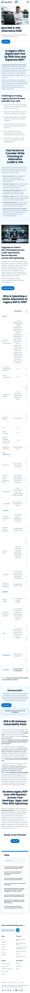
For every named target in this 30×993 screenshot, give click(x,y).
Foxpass (18, 953)
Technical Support (5, 964)
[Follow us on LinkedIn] (2, 990)
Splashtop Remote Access (20, 940)
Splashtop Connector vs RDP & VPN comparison (15, 711)
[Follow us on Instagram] (5, 990)
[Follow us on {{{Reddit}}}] (19, 990)
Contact (3, 952)
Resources (3, 949)
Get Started (19, 960)
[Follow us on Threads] (8, 990)
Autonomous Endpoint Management (21, 948)
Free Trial (6, 41)
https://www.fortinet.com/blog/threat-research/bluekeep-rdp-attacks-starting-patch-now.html (14, 741)
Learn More (6, 705)
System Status (5, 966)
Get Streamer (4, 971)
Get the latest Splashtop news (12, 925)
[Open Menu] (27, 2)
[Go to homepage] (6, 2)
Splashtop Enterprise (21, 951)
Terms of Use (20, 982)
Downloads (18, 966)
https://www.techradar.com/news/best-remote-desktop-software (14, 678)
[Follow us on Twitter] (13, 990)
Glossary (3, 954)
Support (3, 960)
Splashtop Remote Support (20, 944)
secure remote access (7, 810)
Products (18, 936)
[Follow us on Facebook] (11, 990)
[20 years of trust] (16, 2)
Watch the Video (8, 288)
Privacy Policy (12, 982)
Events (3, 944)
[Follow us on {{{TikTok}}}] (21, 990)
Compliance (4, 982)
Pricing (17, 969)
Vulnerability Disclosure (7, 969)
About (3, 936)
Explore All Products (20, 956)
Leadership (4, 942)
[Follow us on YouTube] (16, 990)
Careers (3, 947)
